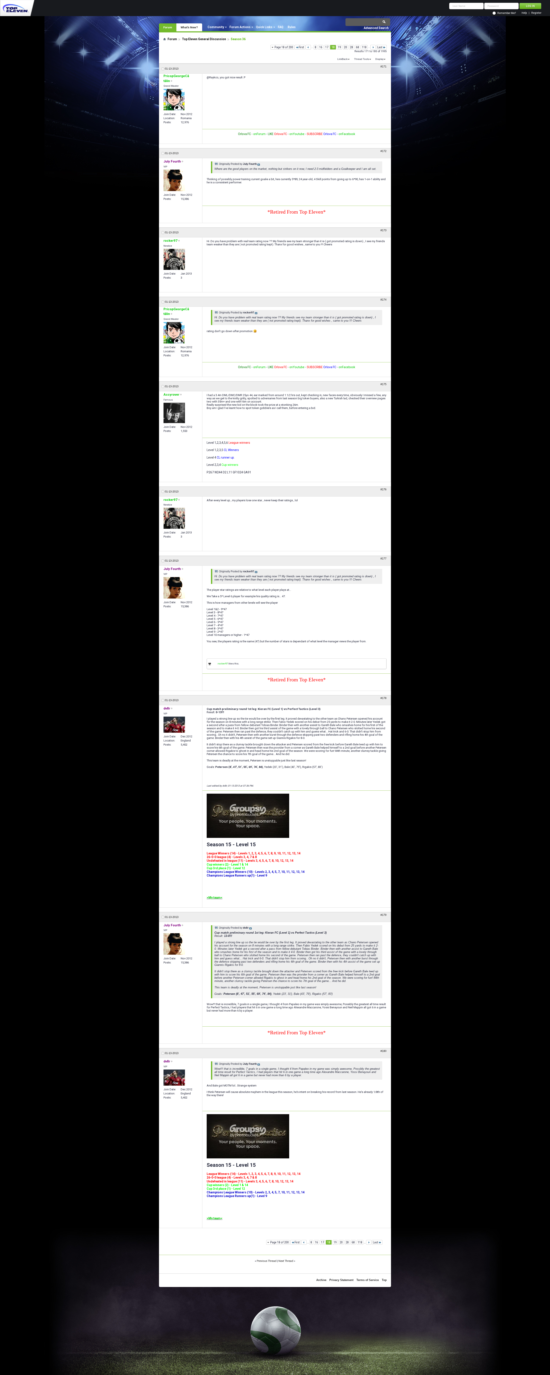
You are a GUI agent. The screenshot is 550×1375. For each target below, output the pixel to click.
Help (524, 13)
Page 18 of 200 (284, 47)
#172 (383, 151)
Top (384, 1280)
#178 (383, 698)
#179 (383, 914)
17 (326, 47)
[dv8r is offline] (174, 725)
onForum (259, 134)
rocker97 (223, 663)
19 (339, 47)
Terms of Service (367, 1280)
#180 (383, 1051)
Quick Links (264, 27)
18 (333, 47)
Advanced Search (376, 28)
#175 (383, 384)
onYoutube (296, 134)
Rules (292, 27)
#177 (383, 558)
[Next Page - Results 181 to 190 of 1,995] (373, 47)
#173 (383, 230)
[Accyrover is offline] (174, 413)
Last (379, 47)
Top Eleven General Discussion (204, 39)
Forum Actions (240, 27)
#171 (383, 66)
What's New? (189, 27)
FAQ (280, 27)
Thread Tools (361, 59)
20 (345, 47)
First (301, 47)
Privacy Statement (341, 1280)
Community (216, 27)
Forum (167, 27)
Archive (321, 1280)
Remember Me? (506, 13)
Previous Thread (267, 1261)
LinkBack (342, 59)
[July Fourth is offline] (174, 180)
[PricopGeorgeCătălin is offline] (174, 99)
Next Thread (285, 1261)
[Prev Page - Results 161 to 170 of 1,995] (308, 47)
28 (351, 47)
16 (320, 47)
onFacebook (347, 134)
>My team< (214, 897)
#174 (383, 299)
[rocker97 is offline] (174, 259)
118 (364, 47)
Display (379, 59)
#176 (383, 489)
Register (536, 13)
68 (357, 47)
